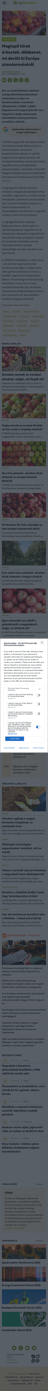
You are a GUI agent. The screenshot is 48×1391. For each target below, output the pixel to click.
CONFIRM (14, 739)
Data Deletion (9, 748)
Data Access (24, 748)
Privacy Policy (38, 748)
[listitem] (24, 689)
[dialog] (24, 695)
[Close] (43, 643)
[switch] (38, 695)
